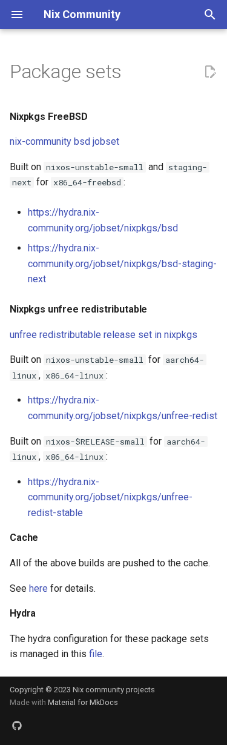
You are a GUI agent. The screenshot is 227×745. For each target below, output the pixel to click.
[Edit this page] (210, 72)
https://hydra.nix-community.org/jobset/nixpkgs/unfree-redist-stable (110, 497)
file (95, 654)
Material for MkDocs (83, 702)
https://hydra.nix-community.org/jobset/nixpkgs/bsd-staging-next (122, 263)
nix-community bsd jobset (64, 141)
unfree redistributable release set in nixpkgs (103, 334)
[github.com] (17, 725)
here (38, 588)
